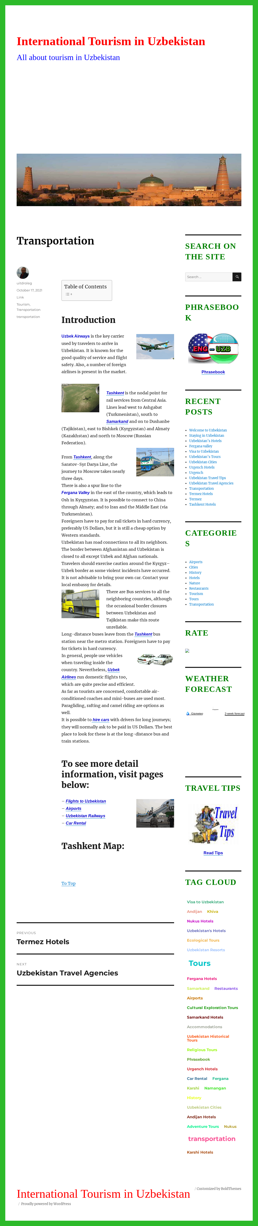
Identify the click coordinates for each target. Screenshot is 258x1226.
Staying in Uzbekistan (206, 435)
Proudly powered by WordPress (46, 1204)
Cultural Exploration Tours (212, 1007)
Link (20, 297)
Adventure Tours (203, 1126)
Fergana (220, 1078)
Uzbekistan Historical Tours (208, 1038)
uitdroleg (24, 283)
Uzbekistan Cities (203, 462)
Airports (196, 562)
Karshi (193, 1088)
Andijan (194, 911)
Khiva (212, 911)
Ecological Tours (203, 940)
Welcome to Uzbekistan (208, 430)
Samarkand (198, 988)
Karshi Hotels (200, 1152)
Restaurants (199, 588)
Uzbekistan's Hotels (206, 930)
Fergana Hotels (202, 978)
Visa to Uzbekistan (204, 451)
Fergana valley (200, 446)
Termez (195, 499)
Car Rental (197, 1078)
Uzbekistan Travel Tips (207, 478)
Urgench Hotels (202, 467)
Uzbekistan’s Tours (205, 457)
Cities (193, 567)
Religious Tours (202, 1049)
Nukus (230, 1126)
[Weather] (194, 713)
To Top (68, 883)
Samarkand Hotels (205, 1017)
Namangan (215, 1088)
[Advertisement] (130, 111)
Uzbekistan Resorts (206, 949)
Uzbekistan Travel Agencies (211, 483)
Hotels (194, 578)
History (195, 572)
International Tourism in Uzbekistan (111, 41)
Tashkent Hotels (202, 504)
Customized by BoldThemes (219, 1189)
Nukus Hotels (200, 921)
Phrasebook (198, 1059)
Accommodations (204, 1026)
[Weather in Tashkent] (215, 708)
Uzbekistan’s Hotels (205, 441)
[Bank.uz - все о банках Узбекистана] (213, 651)
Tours (194, 599)
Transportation (29, 310)
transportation (28, 317)
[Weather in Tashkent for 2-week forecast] (234, 713)
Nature (194, 583)
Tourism (23, 304)
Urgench (196, 473)
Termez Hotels (201, 494)
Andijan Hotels (201, 1116)
